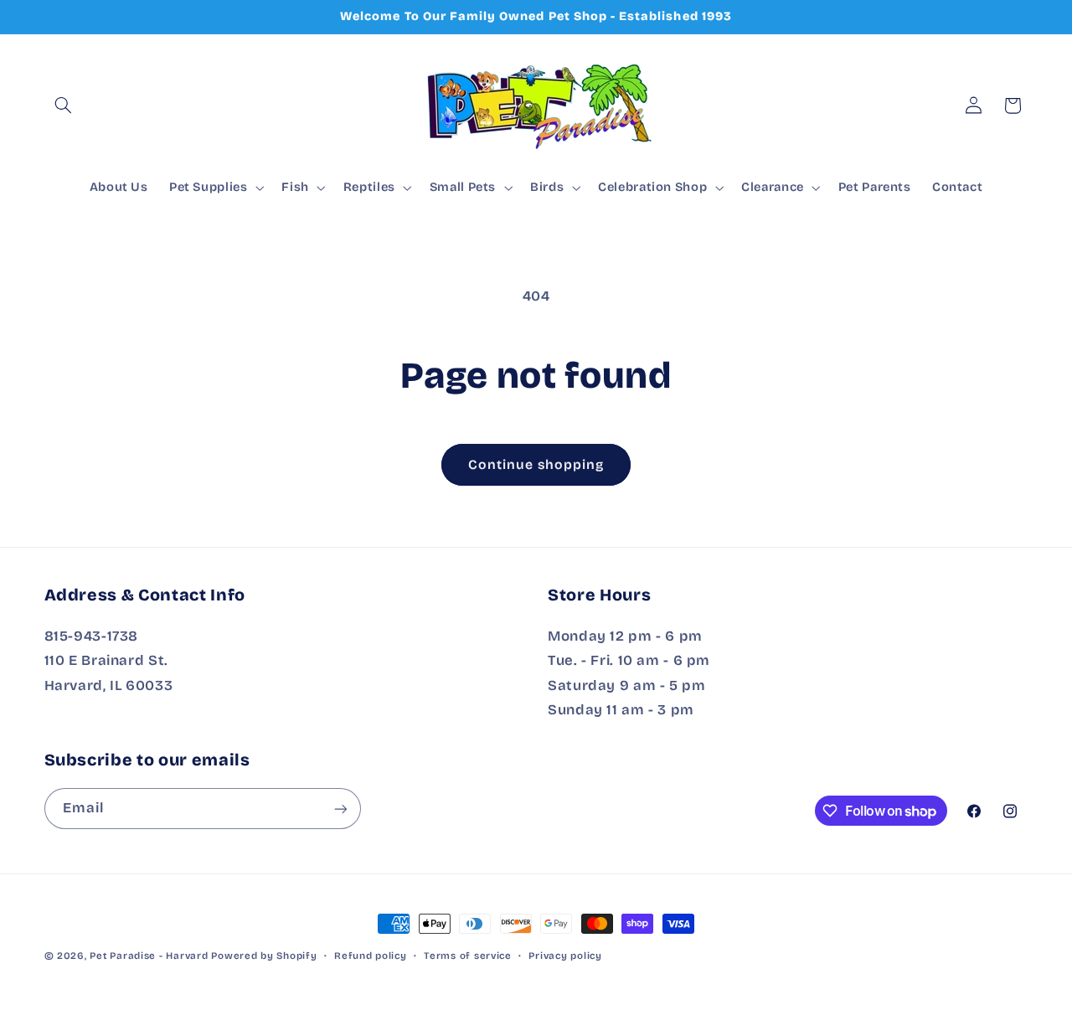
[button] (63, 105)
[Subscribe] (340, 808)
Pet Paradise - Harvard (149, 955)
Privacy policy (564, 955)
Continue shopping (536, 464)
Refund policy (370, 955)
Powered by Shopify (264, 955)
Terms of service (468, 955)
